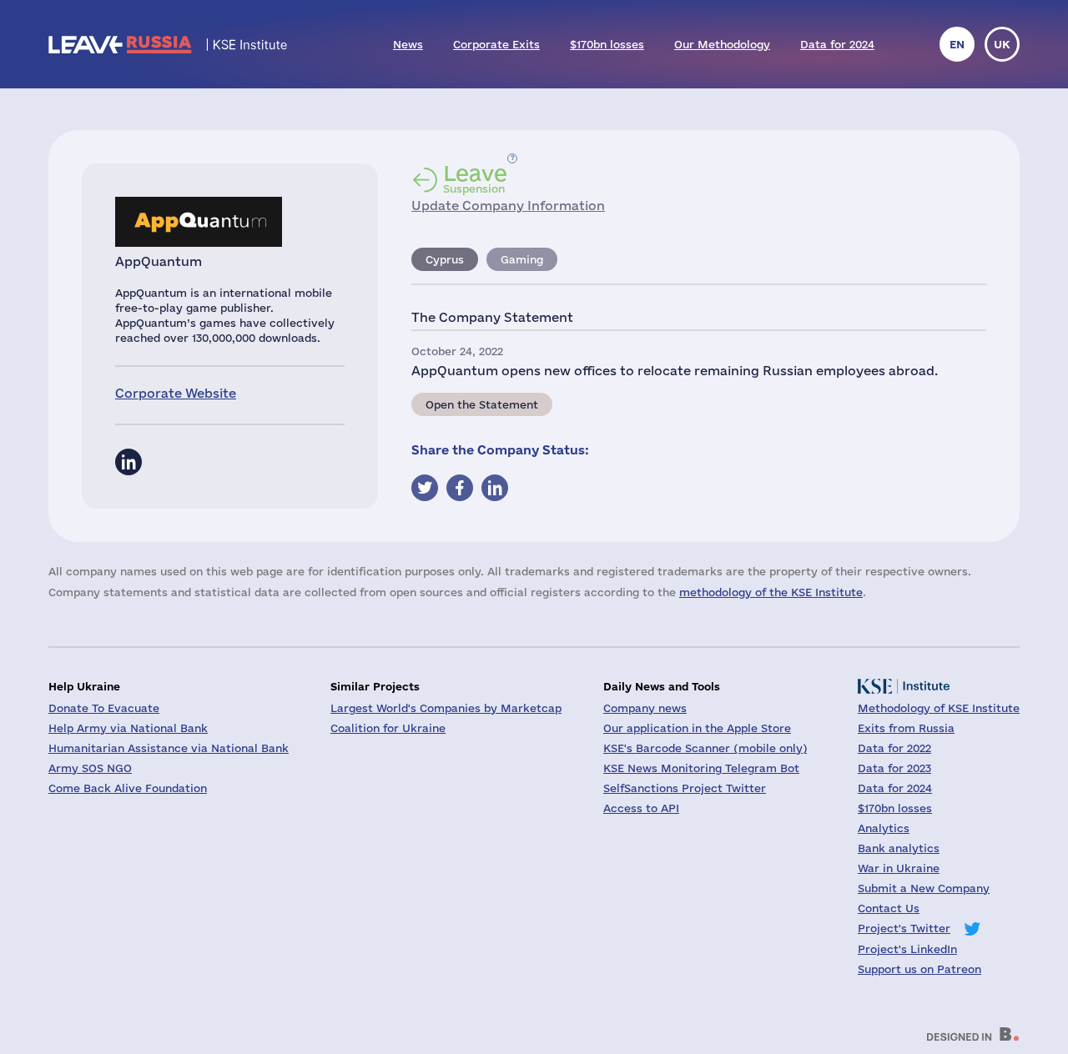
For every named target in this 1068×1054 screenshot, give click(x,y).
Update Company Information (508, 205)
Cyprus (445, 259)
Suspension (475, 178)
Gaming (522, 259)
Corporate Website (175, 393)
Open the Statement (482, 404)
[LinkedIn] (128, 462)
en (957, 44)
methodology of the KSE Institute (771, 592)
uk (1002, 44)
